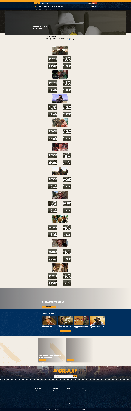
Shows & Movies (51, 6)
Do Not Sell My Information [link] (58, 409)
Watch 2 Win (57, 6)
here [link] (50, 409)
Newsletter (68, 390)
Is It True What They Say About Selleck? (81, 327)
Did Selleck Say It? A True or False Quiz (97, 327)
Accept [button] (80, 409)
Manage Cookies (85, 392)
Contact (68, 394)
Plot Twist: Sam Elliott (47, 326)
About (68, 392)
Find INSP (45, 6)
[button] (130, 409)
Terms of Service (85, 402)
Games (37, 394)
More (62, 6)
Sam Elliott (48, 40)
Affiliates (68, 401)
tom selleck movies (54, 390)
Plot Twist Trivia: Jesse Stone (64, 326)
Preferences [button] (83, 409)
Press (68, 403)
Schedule (41, 6)
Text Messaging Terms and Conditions (88, 404)
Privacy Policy (85, 390)
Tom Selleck (70, 39)
